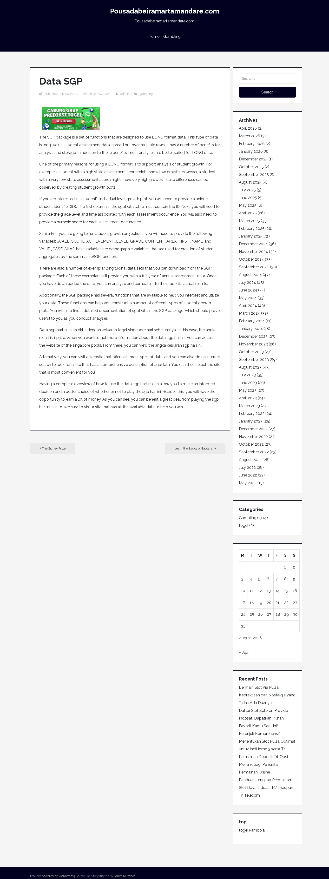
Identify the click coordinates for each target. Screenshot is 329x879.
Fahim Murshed (125, 876)
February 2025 (251, 228)
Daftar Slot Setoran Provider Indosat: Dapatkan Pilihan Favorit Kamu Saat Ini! (264, 718)
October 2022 (251, 444)
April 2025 (248, 213)
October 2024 (251, 259)
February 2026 (252, 143)
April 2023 (248, 398)
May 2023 (248, 390)
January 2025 (251, 236)
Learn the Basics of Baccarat (194, 448)
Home (153, 36)
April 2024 (248, 305)
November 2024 (253, 251)
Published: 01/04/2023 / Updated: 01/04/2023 (78, 94)
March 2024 (249, 313)
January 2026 (251, 151)
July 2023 (247, 375)
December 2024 (253, 244)
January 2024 (251, 328)
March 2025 (249, 220)
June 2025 (248, 197)
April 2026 (248, 128)
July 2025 (247, 190)
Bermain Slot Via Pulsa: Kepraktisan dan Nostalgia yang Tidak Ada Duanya (267, 695)
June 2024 (248, 290)
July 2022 (247, 467)
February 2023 (251, 413)
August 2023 (250, 367)
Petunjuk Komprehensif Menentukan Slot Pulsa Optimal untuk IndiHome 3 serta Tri (267, 741)
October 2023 (251, 352)
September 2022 (254, 452)
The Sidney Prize (53, 448)
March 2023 (249, 405)
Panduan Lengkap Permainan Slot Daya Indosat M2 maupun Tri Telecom (266, 788)
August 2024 (250, 274)
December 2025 (253, 159)
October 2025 (251, 167)
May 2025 (248, 205)
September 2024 (254, 267)
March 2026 (249, 136)
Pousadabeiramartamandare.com (164, 11)
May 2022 (248, 483)
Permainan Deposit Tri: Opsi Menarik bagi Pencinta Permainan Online (263, 764)
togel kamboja (252, 830)
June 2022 (248, 475)
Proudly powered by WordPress (51, 876)
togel (243, 525)
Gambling (172, 36)
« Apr (244, 652)
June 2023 (248, 382)
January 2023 (251, 421)
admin (124, 94)
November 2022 (253, 436)
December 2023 (253, 336)
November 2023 (253, 344)
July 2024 (247, 282)
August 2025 (250, 182)
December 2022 (253, 429)
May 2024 (248, 298)
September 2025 (254, 174)
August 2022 (250, 459)
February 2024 (252, 321)
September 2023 (254, 359)
